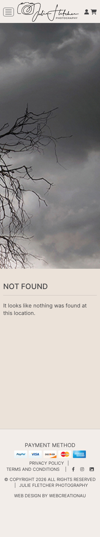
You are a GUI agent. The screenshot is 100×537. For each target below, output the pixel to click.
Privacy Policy (46, 463)
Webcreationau (67, 495)
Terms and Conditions (32, 469)
